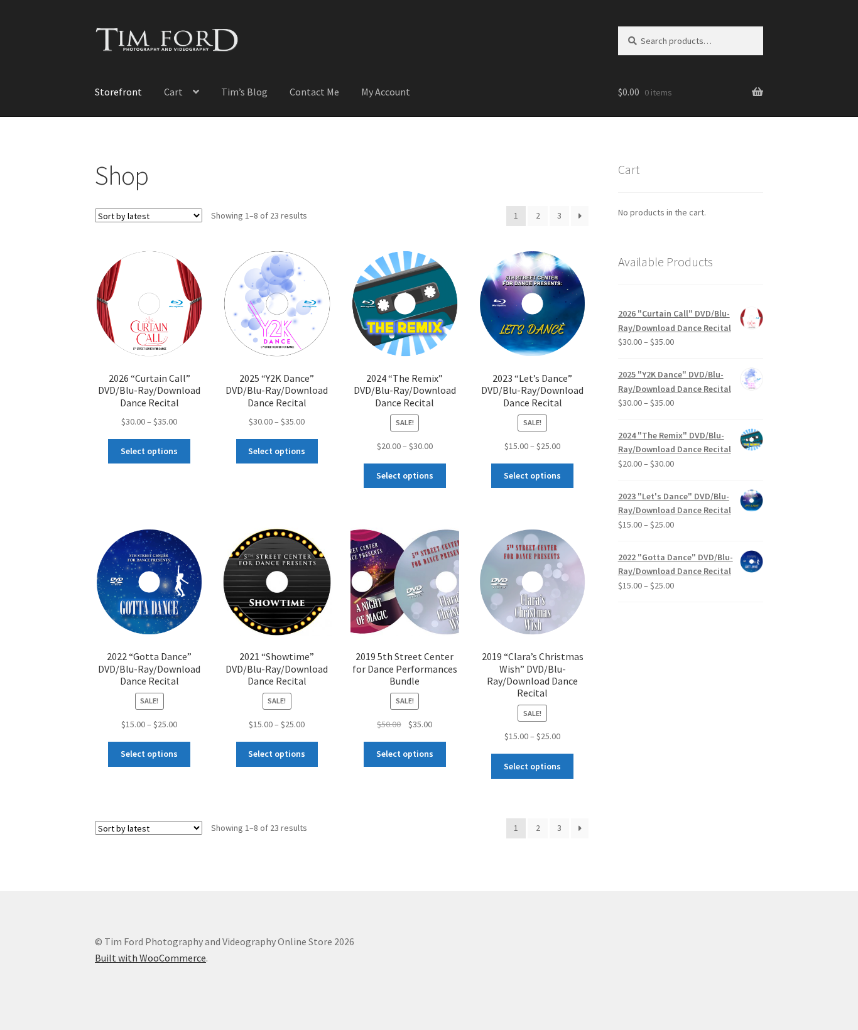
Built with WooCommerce (150, 957)
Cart (173, 91)
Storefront (118, 91)
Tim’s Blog (244, 91)
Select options (149, 451)
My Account (385, 91)
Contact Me (314, 91)
